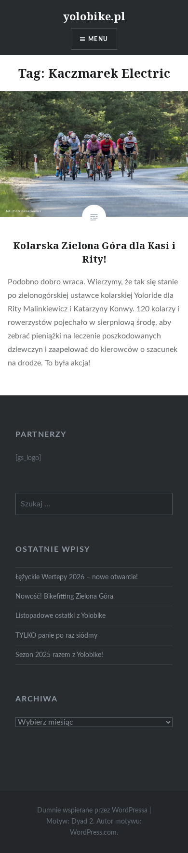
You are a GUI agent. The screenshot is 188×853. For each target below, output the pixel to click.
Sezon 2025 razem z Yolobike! (59, 654)
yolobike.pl (94, 16)
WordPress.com (93, 832)
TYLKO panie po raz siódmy (56, 635)
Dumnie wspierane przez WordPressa (92, 810)
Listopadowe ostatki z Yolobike (60, 615)
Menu (98, 39)
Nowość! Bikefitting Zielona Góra (64, 596)
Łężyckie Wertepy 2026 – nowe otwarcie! (76, 577)
